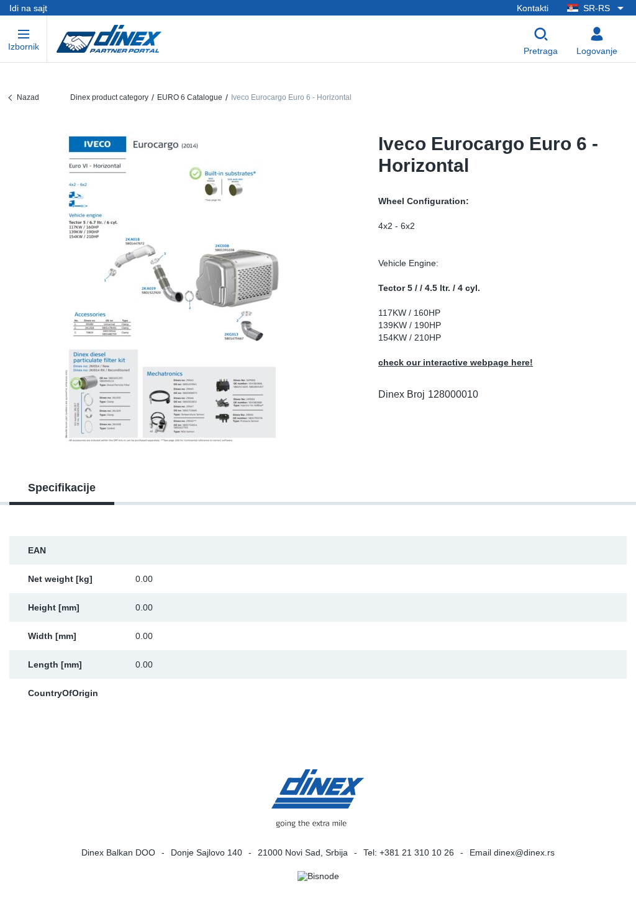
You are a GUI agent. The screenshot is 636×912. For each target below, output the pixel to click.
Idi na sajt (28, 8)
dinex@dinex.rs (524, 852)
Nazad (28, 97)
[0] (172, 288)
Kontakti (532, 8)
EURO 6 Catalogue (189, 97)
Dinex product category (109, 97)
